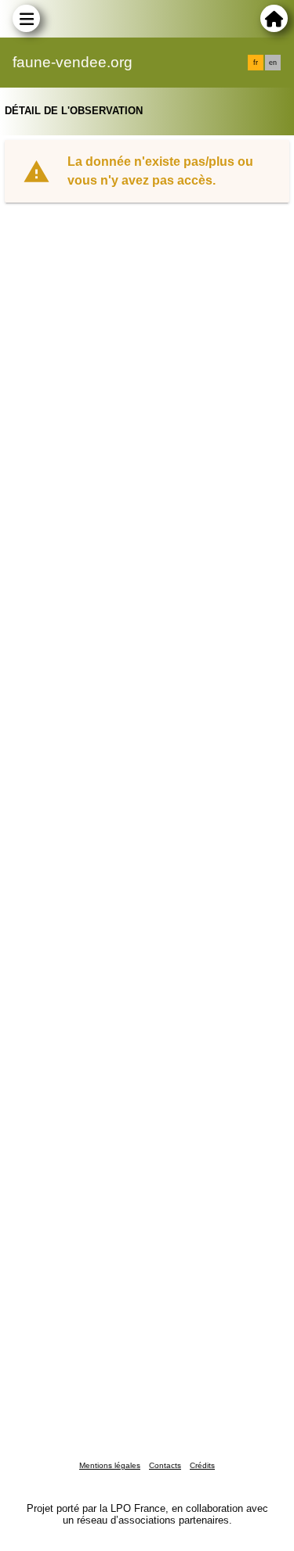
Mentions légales (109, 1465)
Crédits (202, 1465)
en (273, 62)
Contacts (165, 1465)
